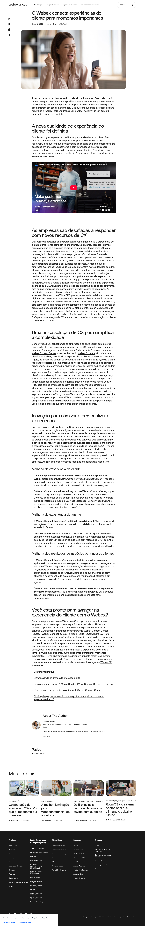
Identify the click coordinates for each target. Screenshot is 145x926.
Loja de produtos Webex (103, 865)
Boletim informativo (44, 672)
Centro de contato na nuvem (18, 882)
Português (33, 864)
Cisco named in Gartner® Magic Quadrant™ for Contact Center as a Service (74, 684)
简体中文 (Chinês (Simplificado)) (36, 867)
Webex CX (45, 344)
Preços (75, 846)
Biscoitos (33, 856)
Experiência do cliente (70, 5)
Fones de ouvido (57, 866)
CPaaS (11, 886)
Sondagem (12, 870)
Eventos (11, 862)
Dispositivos (57, 840)
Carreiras (98, 869)
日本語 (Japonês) (36, 894)
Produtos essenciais (80, 862)
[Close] (55, 917)
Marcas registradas (36, 860)
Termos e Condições (37, 848)
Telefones (55, 858)
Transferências (78, 850)
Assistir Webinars (79, 866)
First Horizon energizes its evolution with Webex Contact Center (67, 690)
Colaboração (38, 5)
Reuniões (12, 850)
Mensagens (12, 858)
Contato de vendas (101, 861)
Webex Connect (86, 353)
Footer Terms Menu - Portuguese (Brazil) (39, 841)
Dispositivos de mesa (59, 850)
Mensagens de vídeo (16, 866)
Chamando (12, 854)
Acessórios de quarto (59, 870)
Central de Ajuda (78, 854)
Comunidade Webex (80, 858)
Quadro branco (13, 878)
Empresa (98, 840)
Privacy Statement (9, 922)
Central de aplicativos (80, 870)
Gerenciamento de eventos (90, 5)
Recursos (77, 840)
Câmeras (55, 862)
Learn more (46, 736)
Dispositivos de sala (58, 846)
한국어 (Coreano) (36, 898)
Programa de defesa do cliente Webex (102, 850)
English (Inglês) (35, 877)
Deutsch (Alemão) (36, 885)
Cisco (97, 846)
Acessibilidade (78, 874)
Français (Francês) (36, 881)
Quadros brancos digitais (60, 854)
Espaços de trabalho (52, 5)
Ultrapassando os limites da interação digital (57, 678)
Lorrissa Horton (52, 24)
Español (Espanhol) (36, 902)
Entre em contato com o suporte (103, 856)
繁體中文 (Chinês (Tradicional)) (36, 872)
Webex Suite (13, 846)
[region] (29, 920)
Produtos (12, 840)
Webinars (12, 874)
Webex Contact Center (44, 353)
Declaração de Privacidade (39, 852)
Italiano (32, 890)
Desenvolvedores (79, 878)
